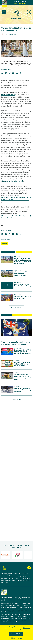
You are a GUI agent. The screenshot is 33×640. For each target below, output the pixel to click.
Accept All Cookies (16, 634)
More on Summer (16, 308)
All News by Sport (16, 399)
